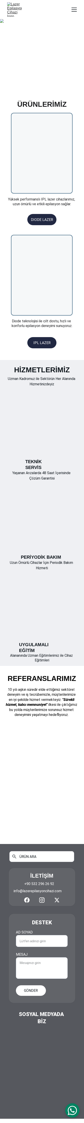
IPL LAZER (42, 343)
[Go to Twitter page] (57, 900)
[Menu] (74, 10)
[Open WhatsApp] (72, 1110)
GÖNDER (31, 990)
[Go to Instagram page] (42, 900)
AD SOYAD (24, 932)
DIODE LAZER (42, 220)
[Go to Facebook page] (27, 900)
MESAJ (22, 954)
